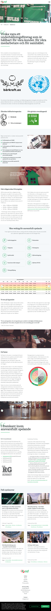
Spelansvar (12, 24)
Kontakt (25, 579)
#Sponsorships (8, 525)
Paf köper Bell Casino (33, 545)
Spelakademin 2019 (7, 456)
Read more (24, 608)
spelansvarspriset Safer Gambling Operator (37, 209)
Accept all (45, 606)
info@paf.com (25, 599)
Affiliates (26, 581)
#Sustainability (45, 525)
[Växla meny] (49, 1)
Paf (1, 24)
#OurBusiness (19, 525)
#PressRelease (8, 527)
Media (25, 578)
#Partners (14, 525)
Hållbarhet (6, 24)
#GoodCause (33, 527)
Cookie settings (34, 606)
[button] (2, 286)
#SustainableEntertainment (36, 525)
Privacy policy (25, 583)
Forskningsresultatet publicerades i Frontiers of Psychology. (37, 460)
